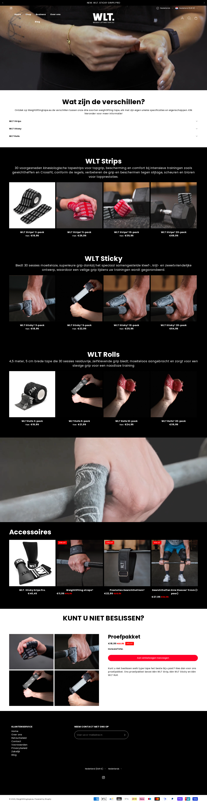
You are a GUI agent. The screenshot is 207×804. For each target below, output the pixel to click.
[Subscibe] (125, 735)
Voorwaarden (19, 744)
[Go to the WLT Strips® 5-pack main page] (79, 205)
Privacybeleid (19, 748)
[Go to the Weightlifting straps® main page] (80, 563)
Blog (37, 21)
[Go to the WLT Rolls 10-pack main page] (127, 394)
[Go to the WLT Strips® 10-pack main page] (127, 205)
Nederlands (165, 8)
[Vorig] (3, 3)
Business (41, 14)
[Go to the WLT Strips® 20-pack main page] (174, 205)
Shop (28, 14)
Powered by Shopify (43, 799)
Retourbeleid (18, 738)
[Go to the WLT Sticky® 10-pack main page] (127, 298)
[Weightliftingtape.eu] (103, 18)
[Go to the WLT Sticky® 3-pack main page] (32, 298)
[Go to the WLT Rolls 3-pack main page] (32, 394)
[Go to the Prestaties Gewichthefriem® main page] (127, 563)
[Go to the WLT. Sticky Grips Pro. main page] (32, 563)
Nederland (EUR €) (187, 8)
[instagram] (11, 8)
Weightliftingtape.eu (25, 799)
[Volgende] (204, 3)
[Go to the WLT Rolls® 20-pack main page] (174, 394)
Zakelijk (15, 751)
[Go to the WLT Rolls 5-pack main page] (79, 394)
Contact (16, 741)
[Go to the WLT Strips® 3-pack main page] (32, 205)
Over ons (55, 14)
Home (18, 14)
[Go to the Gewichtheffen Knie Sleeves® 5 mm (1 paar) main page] (175, 563)
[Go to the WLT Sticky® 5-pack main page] (79, 298)
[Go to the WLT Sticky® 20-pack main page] (174, 298)
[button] (189, 18)
